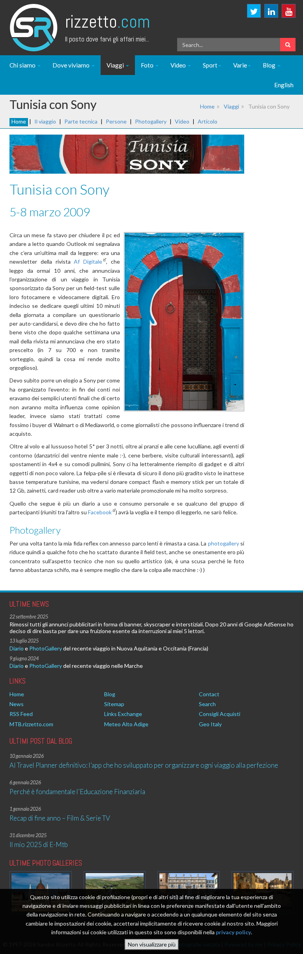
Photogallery (150, 121)
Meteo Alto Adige (126, 724)
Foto (148, 65)
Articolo (207, 121)
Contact (209, 694)
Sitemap (114, 704)
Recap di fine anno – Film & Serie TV (59, 818)
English (284, 84)
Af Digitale (88, 261)
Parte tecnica (80, 121)
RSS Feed (21, 713)
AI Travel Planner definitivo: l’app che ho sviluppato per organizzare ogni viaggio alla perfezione (143, 765)
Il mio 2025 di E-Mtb (38, 844)
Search (207, 704)
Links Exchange (123, 713)
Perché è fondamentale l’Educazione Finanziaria (77, 791)
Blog (270, 65)
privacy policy (233, 932)
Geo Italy (210, 724)
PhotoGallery (45, 648)
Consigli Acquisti (219, 713)
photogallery (223, 543)
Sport (210, 65)
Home (207, 106)
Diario (16, 648)
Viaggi (116, 65)
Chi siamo (23, 65)
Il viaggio (45, 121)
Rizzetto (107, 21)
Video (178, 65)
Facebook (100, 512)
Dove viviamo (71, 65)
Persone (116, 121)
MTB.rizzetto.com (31, 724)
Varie (240, 65)
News (16, 704)
